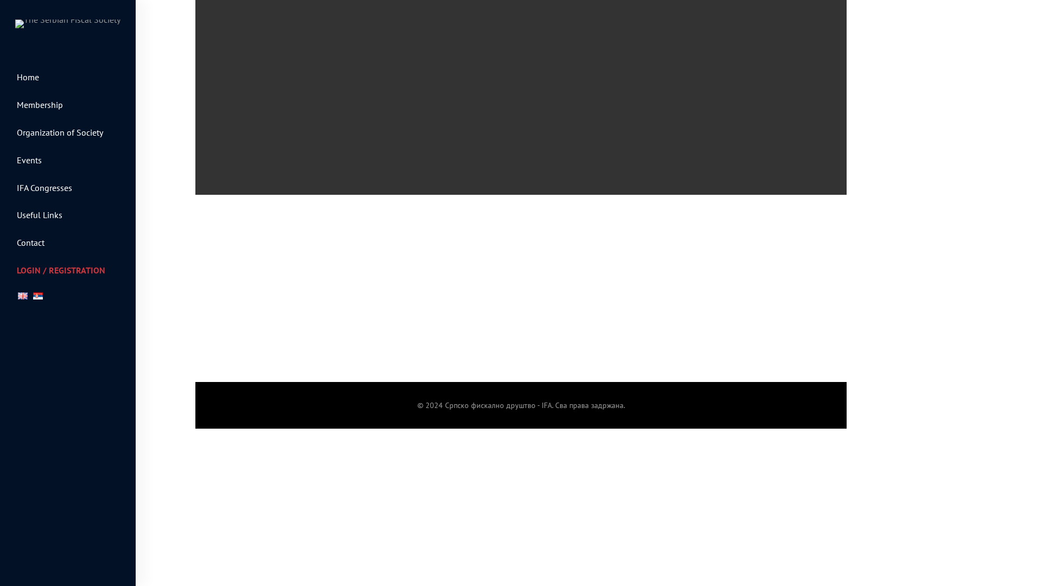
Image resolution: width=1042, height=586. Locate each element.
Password (418, 281)
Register (414, 375)
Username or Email (435, 233)
